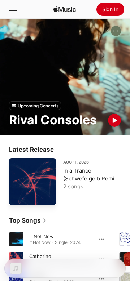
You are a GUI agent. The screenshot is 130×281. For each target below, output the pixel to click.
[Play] (114, 120)
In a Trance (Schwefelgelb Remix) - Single (91, 178)
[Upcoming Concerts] (35, 105)
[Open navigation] (13, 9)
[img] (64, 9)
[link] (28, 220)
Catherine (40, 256)
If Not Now (41, 236)
